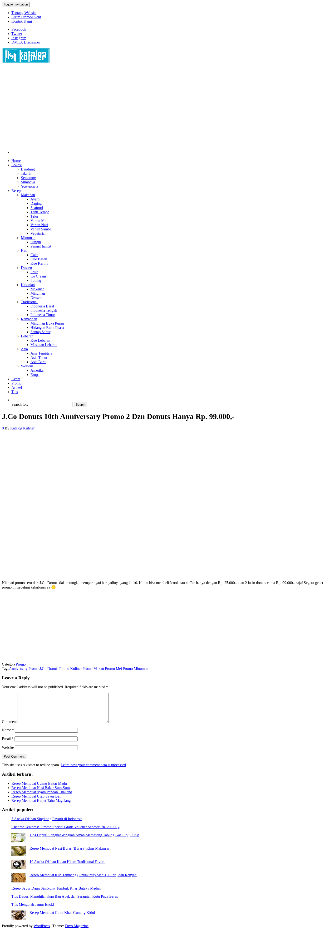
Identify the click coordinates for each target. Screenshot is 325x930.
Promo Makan (93, 669)
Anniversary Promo (24, 669)
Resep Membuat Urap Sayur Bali (36, 796)
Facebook (18, 29)
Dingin (35, 242)
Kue (24, 250)
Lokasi (16, 165)
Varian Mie (38, 221)
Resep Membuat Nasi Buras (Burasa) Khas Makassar (69, 848)
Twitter (16, 34)
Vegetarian (38, 233)
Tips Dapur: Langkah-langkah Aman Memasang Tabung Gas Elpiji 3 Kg (84, 835)
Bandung (28, 169)
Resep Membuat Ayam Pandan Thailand (41, 792)
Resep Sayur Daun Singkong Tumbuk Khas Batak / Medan (56, 888)
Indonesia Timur (42, 315)
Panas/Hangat (40, 246)
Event (15, 379)
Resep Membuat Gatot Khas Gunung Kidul (62, 913)
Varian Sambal (41, 229)
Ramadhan (29, 319)
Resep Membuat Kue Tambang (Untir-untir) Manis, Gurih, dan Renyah (83, 875)
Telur (34, 216)
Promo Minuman (135, 669)
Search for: (19, 404)
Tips (14, 392)
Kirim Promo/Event (26, 17)
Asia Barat (38, 362)
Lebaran (27, 336)
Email (8, 739)
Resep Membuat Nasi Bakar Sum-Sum (40, 788)
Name (8, 730)
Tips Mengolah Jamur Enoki (32, 904)
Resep (16, 191)
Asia (24, 349)
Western (27, 366)
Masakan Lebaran (43, 345)
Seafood (36, 208)
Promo (16, 383)
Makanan (28, 195)
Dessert (26, 268)
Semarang (28, 178)
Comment (9, 722)
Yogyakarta (29, 186)
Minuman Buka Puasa (47, 323)
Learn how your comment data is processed (93, 765)
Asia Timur (38, 357)
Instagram (18, 38)
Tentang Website (23, 13)
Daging (36, 203)
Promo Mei (113, 669)
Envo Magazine (77, 926)
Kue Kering (39, 263)
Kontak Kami (21, 21)
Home (16, 161)
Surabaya (28, 182)
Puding (35, 280)
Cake (34, 255)
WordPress (42, 926)
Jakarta (26, 173)
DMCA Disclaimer (25, 42)
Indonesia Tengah (43, 310)
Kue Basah (38, 259)
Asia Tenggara (41, 353)
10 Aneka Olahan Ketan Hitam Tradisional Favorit (67, 862)
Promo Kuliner (70, 669)
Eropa (34, 375)
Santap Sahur (40, 332)
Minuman (28, 238)
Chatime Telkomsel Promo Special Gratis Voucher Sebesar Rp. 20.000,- (65, 827)
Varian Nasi (39, 225)
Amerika (37, 370)
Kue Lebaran (40, 340)
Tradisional (29, 302)
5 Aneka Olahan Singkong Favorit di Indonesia (46, 819)
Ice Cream (38, 276)
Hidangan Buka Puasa (47, 328)
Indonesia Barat (42, 306)
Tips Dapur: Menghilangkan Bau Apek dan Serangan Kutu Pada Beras (64, 896)
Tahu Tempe (39, 212)
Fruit (34, 272)
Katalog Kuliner (22, 428)
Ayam (34, 199)
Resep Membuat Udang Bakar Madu (39, 783)
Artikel (16, 387)
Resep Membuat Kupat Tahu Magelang (41, 801)
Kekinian (28, 285)
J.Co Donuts (48, 669)
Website (8, 747)
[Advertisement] (144, 109)
